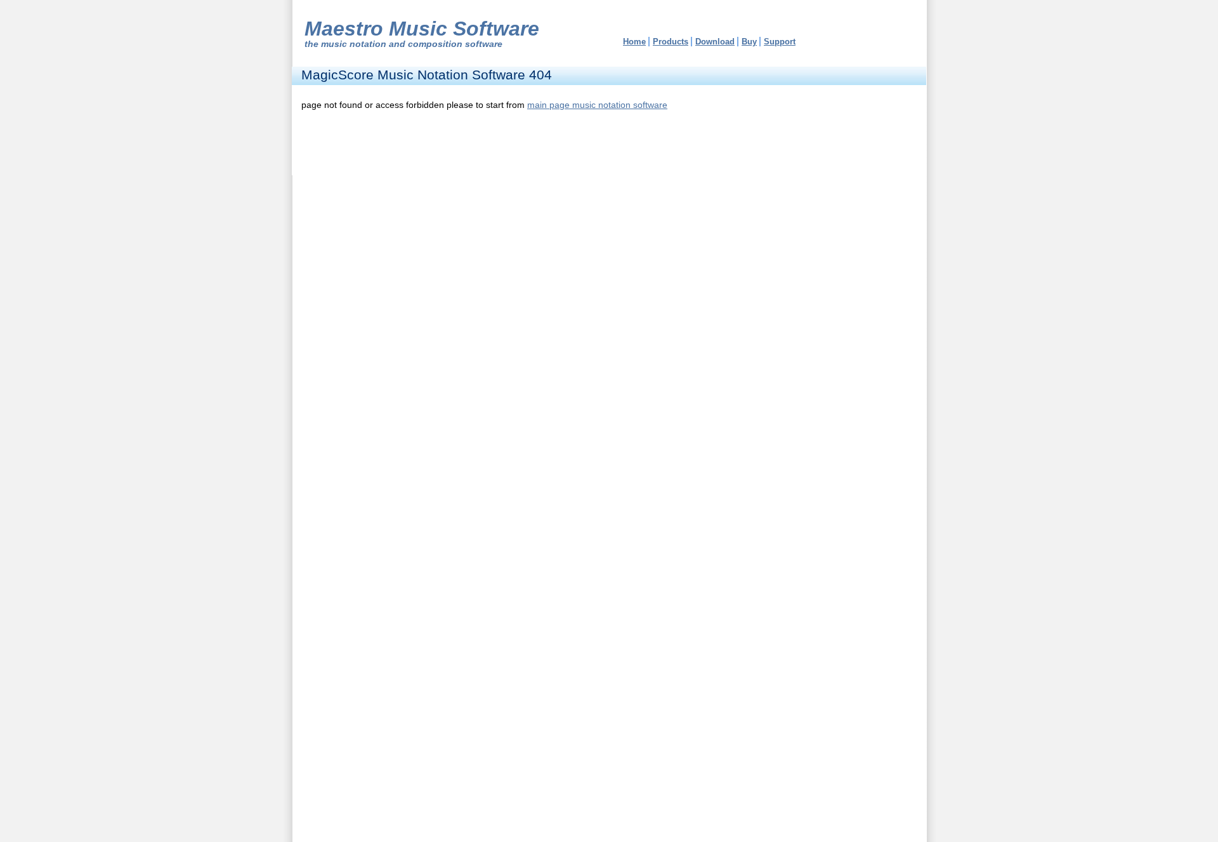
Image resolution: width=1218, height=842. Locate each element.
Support (780, 41)
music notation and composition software (411, 44)
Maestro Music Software (421, 28)
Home (634, 41)
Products (670, 41)
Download (715, 41)
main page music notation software (597, 105)
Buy (749, 41)
